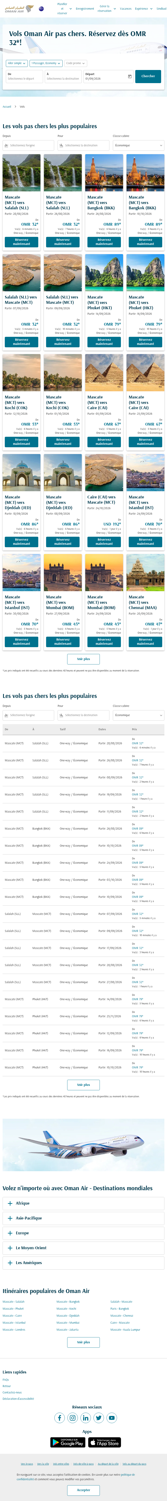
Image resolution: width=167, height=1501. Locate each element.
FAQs (6, 1380)
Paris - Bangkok (119, 1309)
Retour (7, 1386)
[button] (46, 63)
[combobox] (31, 145)
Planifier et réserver (65, 9)
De (9, 74)
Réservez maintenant (21, 242)
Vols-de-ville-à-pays (83, 1464)
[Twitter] (99, 1418)
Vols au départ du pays (134, 1464)
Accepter (83, 1490)
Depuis (7, 136)
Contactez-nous (12, 1392)
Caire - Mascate (120, 1323)
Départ (89, 74)
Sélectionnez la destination (63, 78)
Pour (60, 136)
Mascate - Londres (14, 1330)
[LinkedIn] (85, 1418)
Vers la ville (43, 1464)
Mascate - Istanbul (14, 1323)
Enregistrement (85, 8)
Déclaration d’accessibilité (18, 1399)
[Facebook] (59, 1418)
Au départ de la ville (108, 1464)
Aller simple (15, 63)
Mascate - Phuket (13, 1309)
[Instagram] (72, 1418)
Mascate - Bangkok (68, 1302)
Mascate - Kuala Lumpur (125, 1330)
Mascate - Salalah (13, 1302)
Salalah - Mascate (121, 1302)
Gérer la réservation (107, 9)
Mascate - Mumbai (68, 1323)
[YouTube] (112, 1418)
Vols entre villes (61, 1464)
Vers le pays (27, 1464)
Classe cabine (121, 136)
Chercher (148, 76)
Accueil (7, 106)
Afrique (22, 1203)
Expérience (144, 9)
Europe (22, 1233)
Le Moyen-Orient (31, 1248)
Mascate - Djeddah (68, 1316)
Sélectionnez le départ (21, 78)
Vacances (126, 8)
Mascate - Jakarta (67, 1330)
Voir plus (83, 1342)
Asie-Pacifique (29, 1218)
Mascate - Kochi (66, 1309)
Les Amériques (29, 1263)
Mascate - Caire (12, 1316)
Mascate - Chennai (121, 1316)
